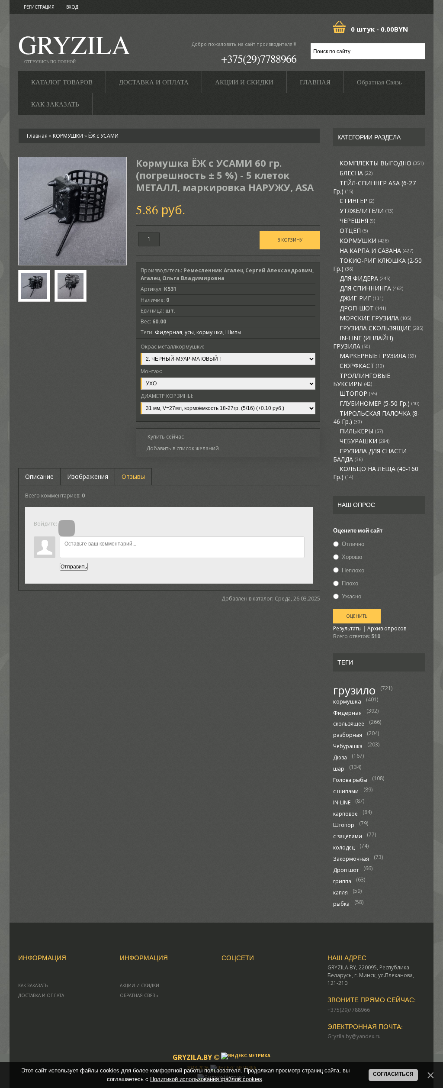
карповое (345, 813)
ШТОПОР (358, 393)
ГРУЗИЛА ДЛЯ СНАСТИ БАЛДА (370, 455)
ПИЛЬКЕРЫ (361, 431)
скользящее (348, 723)
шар (338, 768)
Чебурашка (348, 746)
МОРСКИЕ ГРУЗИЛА (375, 318)
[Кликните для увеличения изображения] (72, 211)
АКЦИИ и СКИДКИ (139, 985)
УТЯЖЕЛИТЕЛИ (366, 211)
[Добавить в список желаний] (180, 448)
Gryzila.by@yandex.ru (354, 1036)
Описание (39, 476)
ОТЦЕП (354, 231)
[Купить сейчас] (162, 436)
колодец (344, 847)
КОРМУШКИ (364, 241)
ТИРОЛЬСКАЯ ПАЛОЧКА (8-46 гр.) (376, 418)
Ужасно (351, 596)
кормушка (347, 701)
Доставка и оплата (41, 995)
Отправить (74, 567)
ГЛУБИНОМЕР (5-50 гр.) (379, 403)
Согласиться (393, 1074)
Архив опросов (386, 628)
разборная (347, 735)
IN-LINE (341, 802)
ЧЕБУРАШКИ (364, 441)
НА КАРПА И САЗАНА (376, 251)
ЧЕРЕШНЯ (357, 221)
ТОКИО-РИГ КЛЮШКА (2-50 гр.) (377, 265)
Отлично (353, 544)
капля (340, 892)
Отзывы (133, 476)
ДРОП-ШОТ (363, 308)
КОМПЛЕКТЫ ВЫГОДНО (382, 163)
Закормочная (351, 858)
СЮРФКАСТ (362, 366)
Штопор (343, 825)
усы (189, 332)
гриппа (342, 881)
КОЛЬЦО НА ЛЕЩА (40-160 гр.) (375, 473)
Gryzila (74, 47)
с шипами (346, 791)
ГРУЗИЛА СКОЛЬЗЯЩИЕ (381, 328)
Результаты (347, 628)
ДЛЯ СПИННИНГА (371, 288)
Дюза (340, 757)
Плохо (350, 583)
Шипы (233, 332)
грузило (354, 690)
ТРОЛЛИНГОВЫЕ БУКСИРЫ (361, 380)
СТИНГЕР (357, 201)
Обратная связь (139, 995)
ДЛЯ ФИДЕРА (365, 278)
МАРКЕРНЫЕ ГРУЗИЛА (378, 356)
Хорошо (352, 557)
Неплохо (353, 570)
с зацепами (347, 836)
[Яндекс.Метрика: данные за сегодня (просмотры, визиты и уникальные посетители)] (245, 1055)
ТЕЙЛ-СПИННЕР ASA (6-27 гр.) (374, 187)
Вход (72, 7)
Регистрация (39, 7)
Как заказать (33, 985)
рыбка (341, 903)
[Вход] (66, 528)
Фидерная (347, 713)
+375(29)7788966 (258, 58)
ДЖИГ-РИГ (361, 298)
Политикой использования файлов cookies (206, 1079)
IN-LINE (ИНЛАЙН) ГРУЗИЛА (363, 342)
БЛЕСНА (356, 173)
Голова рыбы (350, 780)
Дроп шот (346, 870)
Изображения (87, 476)
